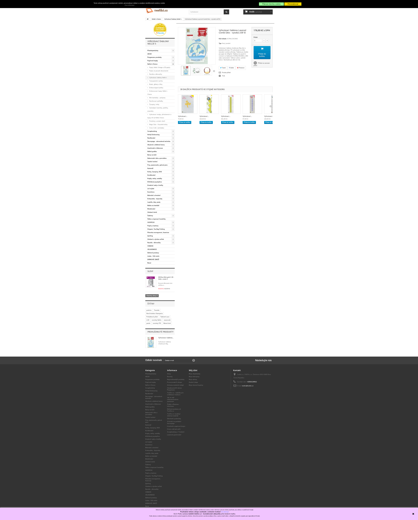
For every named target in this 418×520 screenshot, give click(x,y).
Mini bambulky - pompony (157, 98)
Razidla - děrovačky (154, 242)
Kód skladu (222, 39)
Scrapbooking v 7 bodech (175, 432)
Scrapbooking (152, 131)
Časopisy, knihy (154, 104)
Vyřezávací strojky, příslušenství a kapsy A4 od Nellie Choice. (159, 116)
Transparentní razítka (156, 81)
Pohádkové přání (152, 317)
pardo (148, 323)
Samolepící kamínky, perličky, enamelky (157, 109)
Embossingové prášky (156, 88)
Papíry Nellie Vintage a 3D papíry (159, 67)
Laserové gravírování (174, 435)
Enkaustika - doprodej (154, 199)
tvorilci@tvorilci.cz (248, 386)
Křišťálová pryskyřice (154, 182)
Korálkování (151, 175)
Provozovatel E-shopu (174, 382)
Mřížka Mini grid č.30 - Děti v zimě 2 (166, 278)
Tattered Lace (164, 317)
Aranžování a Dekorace (155, 148)
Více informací (129, 5)
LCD (147, 320)
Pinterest (241, 68)
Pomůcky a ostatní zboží (157, 121)
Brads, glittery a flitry (155, 84)
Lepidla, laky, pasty (153, 202)
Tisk (223, 76)
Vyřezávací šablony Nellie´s (158, 77)
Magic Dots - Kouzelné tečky (158, 124)
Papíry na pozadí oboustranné (158, 71)
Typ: (220, 43)
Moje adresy (193, 379)
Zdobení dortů (152, 212)
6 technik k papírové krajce (176, 426)
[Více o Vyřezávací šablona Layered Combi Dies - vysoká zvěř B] (150, 342)
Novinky (170, 376)
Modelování (151, 209)
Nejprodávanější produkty (175, 379)
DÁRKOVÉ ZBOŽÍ (153, 259)
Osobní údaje (193, 382)
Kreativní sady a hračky (155, 185)
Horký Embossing (153, 134)
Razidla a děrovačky (155, 74)
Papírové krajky (152, 61)
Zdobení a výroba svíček (155, 239)
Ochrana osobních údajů (175, 385)
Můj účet (193, 370)
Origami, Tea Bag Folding (156, 229)
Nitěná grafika (152, 151)
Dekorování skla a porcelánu (157, 158)
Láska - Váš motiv (153, 256)
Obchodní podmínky (174, 419)
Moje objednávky (194, 374)
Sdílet (232, 68)
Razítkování (151, 138)
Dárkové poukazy (153, 253)
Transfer (156, 310)
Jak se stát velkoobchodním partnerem (172, 399)
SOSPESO (150, 222)
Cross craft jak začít (173, 429)
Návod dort (167, 323)
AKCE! (149, 54)
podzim (149, 310)
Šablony (150, 215)
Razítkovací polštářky (156, 101)
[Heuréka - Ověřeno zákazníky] (160, 29)
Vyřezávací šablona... (166, 338)
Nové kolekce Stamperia (154, 313)
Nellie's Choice (152, 64)
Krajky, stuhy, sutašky (154, 178)
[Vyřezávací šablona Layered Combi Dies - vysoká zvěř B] (186, 70)
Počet (255, 37)
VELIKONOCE (152, 249)
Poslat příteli (226, 72)
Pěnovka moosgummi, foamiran (158, 232)
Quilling (150, 236)
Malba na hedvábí (153, 205)
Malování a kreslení (153, 195)
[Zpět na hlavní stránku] (148, 19)
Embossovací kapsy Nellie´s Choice (157, 92)
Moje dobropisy (194, 376)
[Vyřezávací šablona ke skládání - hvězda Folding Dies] (209, 104)
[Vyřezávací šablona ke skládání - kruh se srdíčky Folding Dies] (230, 104)
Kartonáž (150, 168)
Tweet (224, 68)
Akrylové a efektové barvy (156, 145)
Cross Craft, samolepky (156, 128)
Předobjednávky (152, 50)
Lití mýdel (150, 188)
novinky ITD (157, 323)
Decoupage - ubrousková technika (158, 141)
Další (214, 71)
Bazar (149, 263)
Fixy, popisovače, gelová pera (157, 165)
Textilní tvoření (152, 161)
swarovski (167, 320)
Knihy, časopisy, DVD (154, 172)
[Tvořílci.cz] (165, 10)
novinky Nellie (156, 320)
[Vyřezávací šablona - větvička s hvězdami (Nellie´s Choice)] (187, 104)
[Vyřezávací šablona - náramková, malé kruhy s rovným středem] (252, 104)
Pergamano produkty (154, 57)
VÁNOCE (150, 246)
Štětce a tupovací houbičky (156, 219)
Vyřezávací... (182, 116)
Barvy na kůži (152, 155)
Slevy (150, 271)
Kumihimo (150, 192)
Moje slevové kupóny (196, 385)
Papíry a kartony (152, 226)
